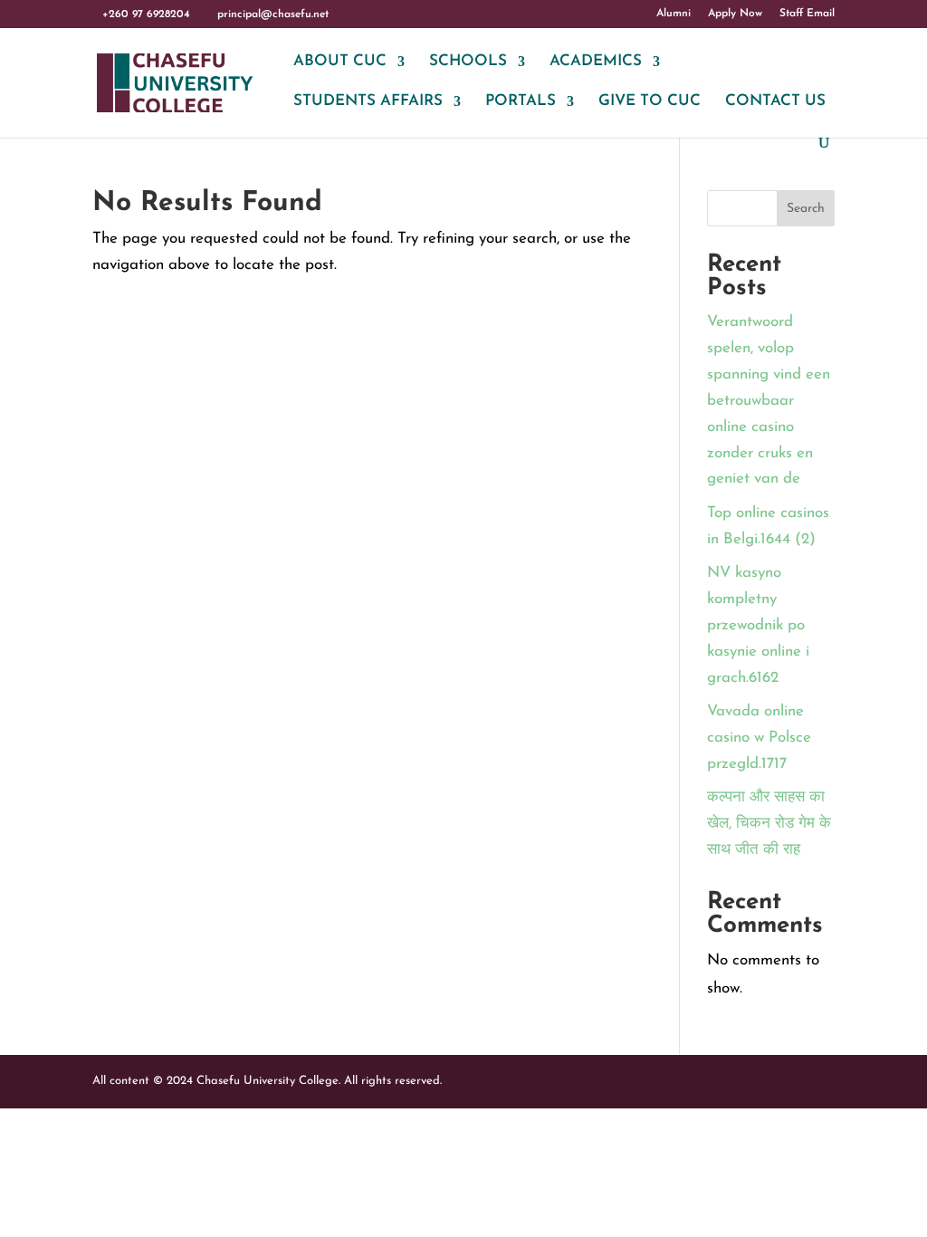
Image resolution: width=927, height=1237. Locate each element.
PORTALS (520, 102)
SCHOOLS (468, 62)
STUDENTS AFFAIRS (368, 102)
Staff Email (807, 13)
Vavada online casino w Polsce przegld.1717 (759, 738)
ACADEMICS (596, 62)
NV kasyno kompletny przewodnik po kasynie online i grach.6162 (758, 625)
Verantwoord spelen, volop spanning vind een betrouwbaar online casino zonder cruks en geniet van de (768, 400)
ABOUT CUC (340, 62)
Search (806, 209)
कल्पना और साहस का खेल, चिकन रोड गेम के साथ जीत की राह (769, 824)
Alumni (673, 13)
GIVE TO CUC (649, 102)
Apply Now (735, 13)
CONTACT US (775, 102)
